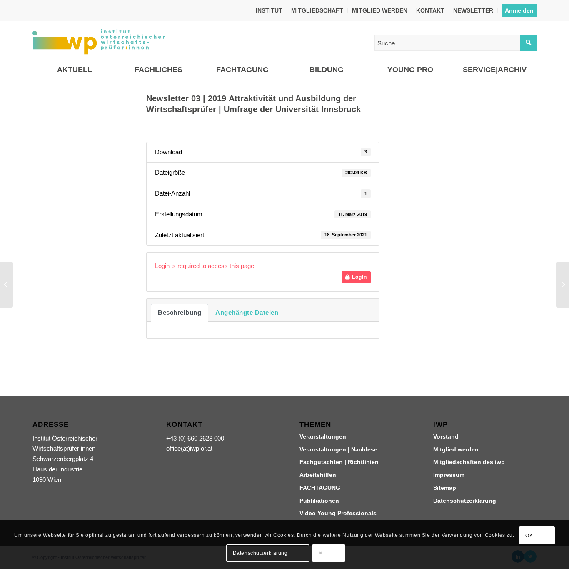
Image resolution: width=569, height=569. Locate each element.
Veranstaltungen (322, 436)
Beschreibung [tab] (179, 312)
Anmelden (519, 10)
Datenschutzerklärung (464, 500)
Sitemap (444, 487)
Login (358, 277)
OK (529, 536)
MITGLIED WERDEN (379, 10)
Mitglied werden (456, 449)
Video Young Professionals (338, 513)
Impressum (448, 474)
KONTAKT (430, 10)
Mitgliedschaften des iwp (469, 462)
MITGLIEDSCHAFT (317, 10)
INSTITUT (269, 10)
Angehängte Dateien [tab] (246, 312)
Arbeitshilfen (317, 474)
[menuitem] (269, 10)
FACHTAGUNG (319, 487)
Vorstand (446, 436)
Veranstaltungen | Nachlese (338, 449)
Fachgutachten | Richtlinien (339, 462)
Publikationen (319, 500)
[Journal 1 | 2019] (6, 285)
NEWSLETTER (473, 10)
